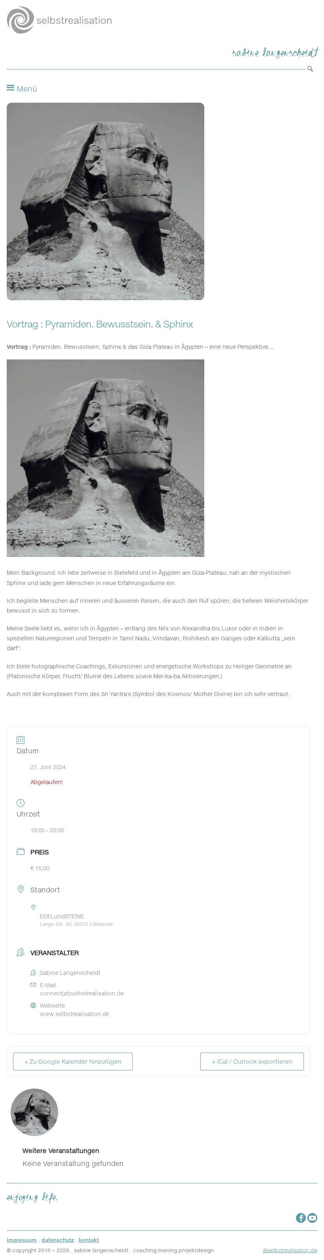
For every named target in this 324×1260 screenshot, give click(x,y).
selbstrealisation (74, 20)
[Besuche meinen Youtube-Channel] (312, 1218)
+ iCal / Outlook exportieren (252, 1061)
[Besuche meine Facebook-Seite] (301, 1218)
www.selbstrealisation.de (74, 1013)
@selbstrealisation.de (290, 1250)
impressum (22, 1240)
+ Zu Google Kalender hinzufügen (72, 1061)
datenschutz (57, 1240)
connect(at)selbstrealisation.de (82, 993)
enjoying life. (32, 1195)
